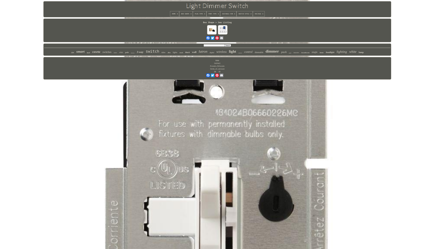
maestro (296, 52)
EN (215, 71)
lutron (203, 51)
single (314, 52)
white (352, 51)
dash (88, 53)
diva (169, 52)
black (187, 52)
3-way (140, 52)
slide (121, 52)
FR (219, 71)
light (232, 51)
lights (175, 52)
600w (163, 52)
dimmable (259, 52)
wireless (221, 51)
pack (284, 51)
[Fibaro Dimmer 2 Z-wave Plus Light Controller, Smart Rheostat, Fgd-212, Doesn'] (212, 30)
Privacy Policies (217, 66)
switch (152, 51)
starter (115, 52)
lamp (361, 52)
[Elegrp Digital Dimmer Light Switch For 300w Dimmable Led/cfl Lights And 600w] (223, 30)
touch (181, 52)
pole (127, 52)
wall (194, 52)
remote (240, 53)
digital (212, 52)
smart (80, 51)
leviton (133, 53)
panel (290, 53)
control (248, 51)
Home (217, 60)
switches (106, 52)
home (322, 52)
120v (72, 52)
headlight (330, 52)
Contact (217, 63)
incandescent (305, 52)
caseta (96, 51)
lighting (342, 51)
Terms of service (217, 69)
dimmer (272, 51)
